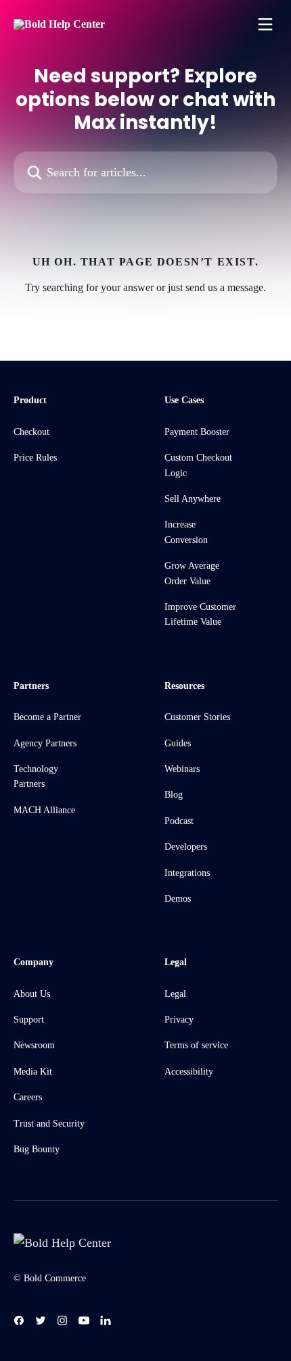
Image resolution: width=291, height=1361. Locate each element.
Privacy (179, 1020)
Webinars (182, 769)
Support (29, 1020)
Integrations (187, 873)
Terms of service (196, 1045)
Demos (177, 899)
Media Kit (33, 1072)
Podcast (179, 821)
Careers (28, 1097)
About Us (32, 994)
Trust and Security (49, 1124)
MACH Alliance (44, 810)
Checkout (31, 432)
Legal (175, 994)
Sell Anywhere (192, 499)
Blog (173, 795)
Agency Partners (45, 743)
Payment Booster (196, 432)
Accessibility (188, 1072)
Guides (177, 743)
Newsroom (34, 1045)
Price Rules (35, 458)
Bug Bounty (37, 1149)
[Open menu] (265, 24)
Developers (185, 847)
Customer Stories (197, 717)
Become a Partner (47, 717)
